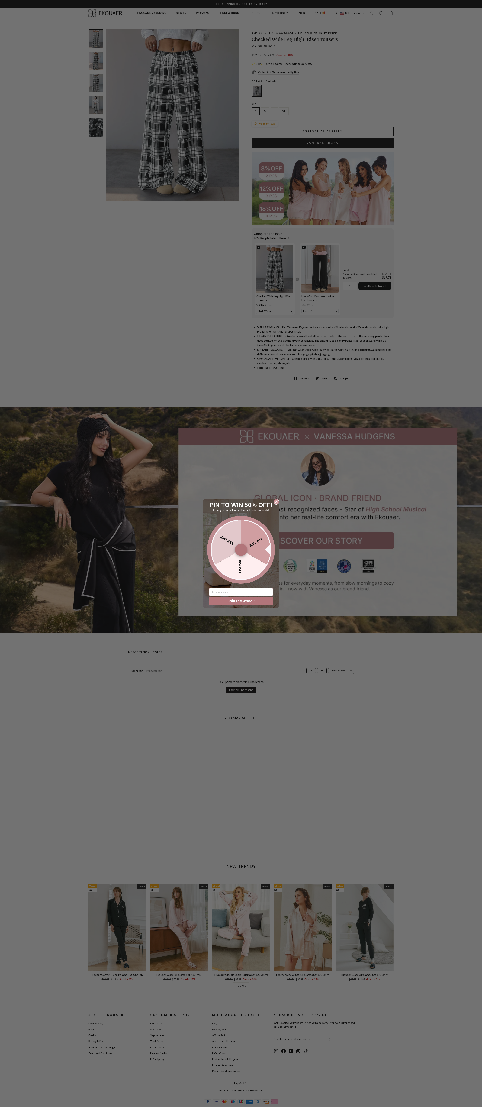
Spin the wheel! (241, 601)
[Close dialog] (276, 501)
